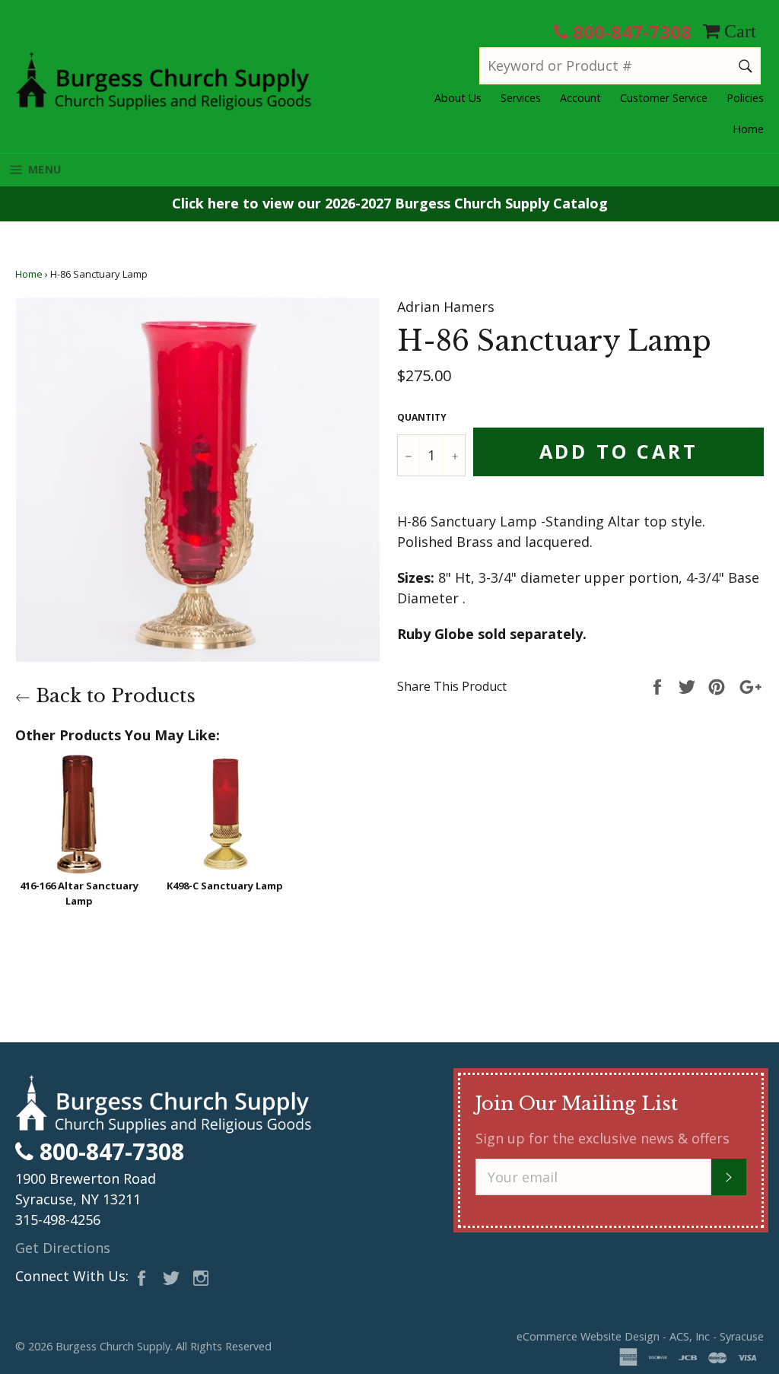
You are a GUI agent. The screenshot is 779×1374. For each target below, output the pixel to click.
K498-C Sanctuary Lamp (225, 885)
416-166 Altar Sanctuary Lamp (79, 893)
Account (580, 98)
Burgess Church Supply (113, 1346)
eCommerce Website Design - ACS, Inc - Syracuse (640, 1336)
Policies (745, 98)
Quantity (422, 417)
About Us (458, 98)
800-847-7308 (630, 31)
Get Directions (62, 1248)
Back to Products (113, 696)
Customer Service (663, 98)
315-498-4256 (57, 1219)
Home (748, 129)
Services (521, 98)
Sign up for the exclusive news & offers (602, 1138)
